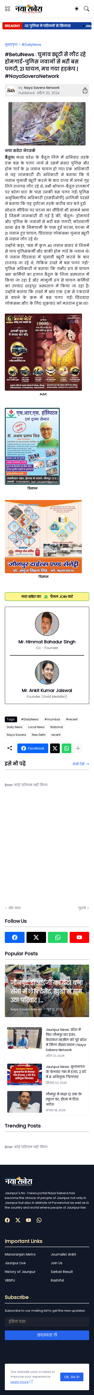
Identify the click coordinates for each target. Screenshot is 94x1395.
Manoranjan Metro (20, 1254)
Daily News (14, 727)
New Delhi (39, 735)
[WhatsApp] (66, 748)
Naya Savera (16, 735)
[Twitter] (55, 748)
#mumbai (52, 719)
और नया (14, 908)
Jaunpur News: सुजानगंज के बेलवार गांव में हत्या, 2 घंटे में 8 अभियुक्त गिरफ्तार (66, 1071)
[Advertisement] (47, 850)
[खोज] (86, 8)
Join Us (56, 1263)
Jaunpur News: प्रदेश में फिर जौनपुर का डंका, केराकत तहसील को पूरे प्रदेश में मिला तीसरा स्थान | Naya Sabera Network (66, 1039)
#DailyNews (31, 44)
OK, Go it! (72, 1377)
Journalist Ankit (63, 1254)
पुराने (82, 908)
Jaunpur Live (15, 1263)
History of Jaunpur (20, 1271)
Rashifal (57, 1280)
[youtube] (79, 937)
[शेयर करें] (83, 90)
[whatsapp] (58, 937)
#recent (72, 719)
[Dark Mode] (76, 8)
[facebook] (15, 937)
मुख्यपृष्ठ (11, 44)
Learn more (20, 1382)
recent (55, 735)
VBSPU (10, 1280)
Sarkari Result (62, 1271)
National (56, 727)
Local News (36, 727)
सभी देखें (78, 764)
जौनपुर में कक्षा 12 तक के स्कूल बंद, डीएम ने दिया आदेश (64, 1099)
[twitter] (36, 937)
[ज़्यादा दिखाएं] (78, 748)
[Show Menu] (7, 8)
